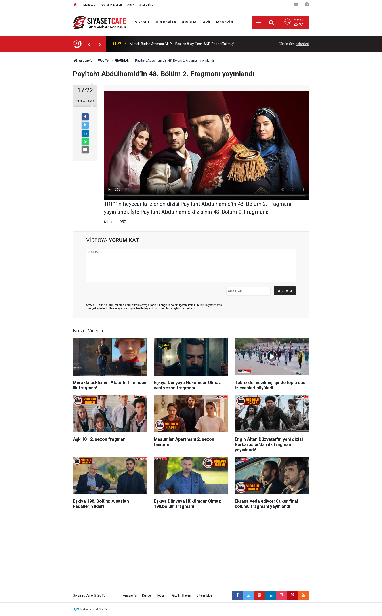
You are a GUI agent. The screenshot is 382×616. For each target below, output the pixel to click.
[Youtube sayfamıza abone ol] (259, 595)
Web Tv (103, 60)
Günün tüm (294, 44)
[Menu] (258, 22)
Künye (146, 595)
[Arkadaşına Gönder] (85, 149)
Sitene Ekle (146, 4)
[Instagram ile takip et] (281, 595)
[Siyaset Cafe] (99, 22)
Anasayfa (85, 60)
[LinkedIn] (85, 133)
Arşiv (130, 4)
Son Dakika (165, 22)
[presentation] (88, 44)
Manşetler (89, 4)
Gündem (188, 22)
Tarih (206, 22)
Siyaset (142, 22)
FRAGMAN (121, 60)
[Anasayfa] (75, 4)
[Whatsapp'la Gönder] (85, 141)
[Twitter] (85, 125)
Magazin (224, 22)
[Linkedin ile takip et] (270, 595)
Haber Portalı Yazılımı (95, 609)
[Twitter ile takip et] (248, 595)
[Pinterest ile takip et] (292, 595)
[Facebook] (85, 116)
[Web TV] (296, 4)
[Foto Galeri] (306, 4)
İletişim (162, 595)
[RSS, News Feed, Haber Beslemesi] (303, 595)
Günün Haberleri (111, 4)
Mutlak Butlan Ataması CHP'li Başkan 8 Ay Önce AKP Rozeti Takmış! (182, 44)
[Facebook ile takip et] (237, 595)
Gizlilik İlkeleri (181, 595)
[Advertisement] (36, 118)
